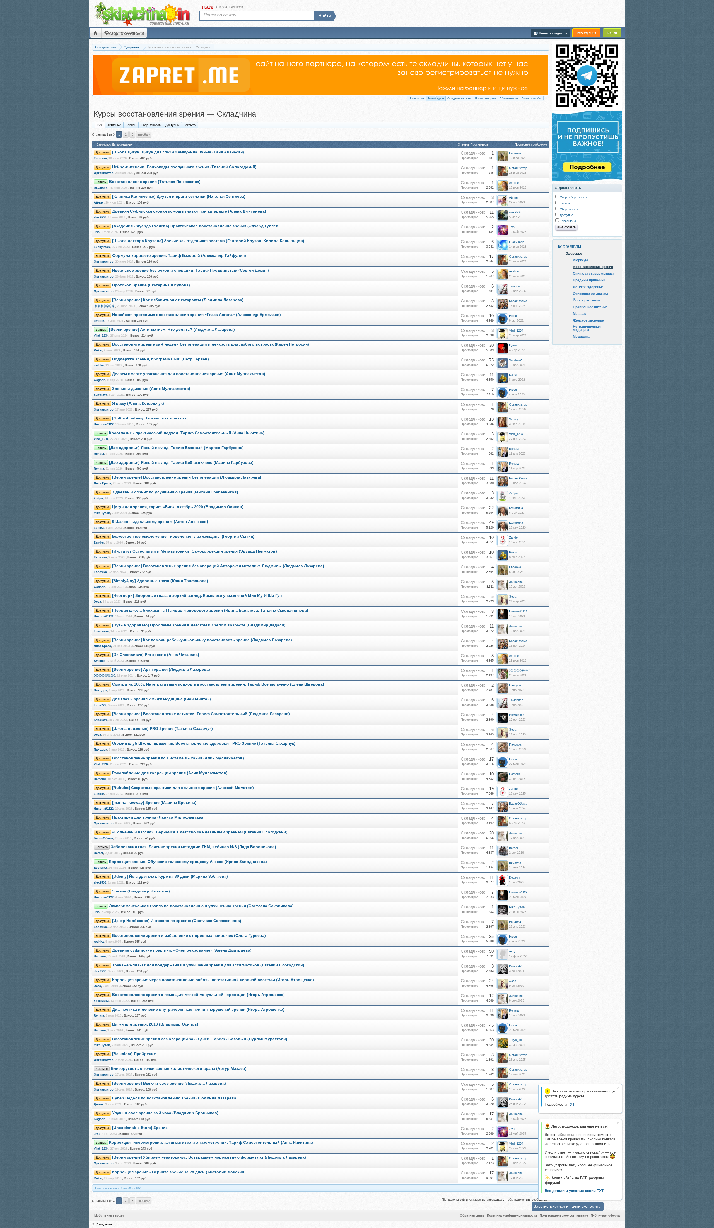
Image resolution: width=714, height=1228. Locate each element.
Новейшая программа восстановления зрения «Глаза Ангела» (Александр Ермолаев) (196, 315)
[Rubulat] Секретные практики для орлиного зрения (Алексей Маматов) (183, 788)
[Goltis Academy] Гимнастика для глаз (149, 418)
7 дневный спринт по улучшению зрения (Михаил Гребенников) (175, 492)
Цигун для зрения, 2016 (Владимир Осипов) (155, 1024)
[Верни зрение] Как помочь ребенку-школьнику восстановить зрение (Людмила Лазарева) (202, 640)
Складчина (104, 1224)
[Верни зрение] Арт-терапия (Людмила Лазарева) (161, 669)
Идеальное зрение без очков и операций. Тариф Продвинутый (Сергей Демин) (190, 270)
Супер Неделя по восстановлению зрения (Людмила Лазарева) (175, 1098)
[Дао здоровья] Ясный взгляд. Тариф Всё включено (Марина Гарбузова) (181, 462)
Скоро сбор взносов (573, 197)
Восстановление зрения (593, 266)
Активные (114, 125)
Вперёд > (144, 134)
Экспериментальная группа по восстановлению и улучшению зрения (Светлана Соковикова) (201, 906)
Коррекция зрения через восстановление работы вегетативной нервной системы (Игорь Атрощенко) (213, 980)
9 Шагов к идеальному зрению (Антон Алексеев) (160, 522)
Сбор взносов (569, 209)
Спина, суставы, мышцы (593, 273)
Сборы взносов (509, 98)
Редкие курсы (436, 98)
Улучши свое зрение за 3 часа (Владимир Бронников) (165, 1113)
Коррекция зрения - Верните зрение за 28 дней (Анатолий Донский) (179, 1172)
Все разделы (569, 247)
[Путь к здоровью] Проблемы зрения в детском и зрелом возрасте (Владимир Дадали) (199, 625)
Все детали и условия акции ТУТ (574, 1191)
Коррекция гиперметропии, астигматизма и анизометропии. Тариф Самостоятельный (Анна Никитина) (211, 1142)
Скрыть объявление (618, 1087)
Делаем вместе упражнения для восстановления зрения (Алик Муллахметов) (188, 374)
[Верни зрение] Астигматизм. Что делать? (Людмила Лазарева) (172, 329)
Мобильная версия (109, 1215)
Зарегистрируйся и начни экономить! (568, 1206)
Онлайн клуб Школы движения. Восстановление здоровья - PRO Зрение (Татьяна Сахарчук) (203, 743)
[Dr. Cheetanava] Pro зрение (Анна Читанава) (155, 655)
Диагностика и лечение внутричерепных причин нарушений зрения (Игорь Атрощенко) (198, 1009)
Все (100, 125)
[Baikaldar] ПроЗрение (134, 1054)
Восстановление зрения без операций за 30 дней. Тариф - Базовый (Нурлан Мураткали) (199, 1039)
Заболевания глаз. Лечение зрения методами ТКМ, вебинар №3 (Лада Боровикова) (193, 847)
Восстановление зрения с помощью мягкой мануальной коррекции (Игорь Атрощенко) (198, 995)
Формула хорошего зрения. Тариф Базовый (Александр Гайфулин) (179, 256)
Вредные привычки (589, 280)
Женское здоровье (588, 320)
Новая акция (416, 98)
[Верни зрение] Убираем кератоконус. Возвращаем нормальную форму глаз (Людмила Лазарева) (209, 1157)
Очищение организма (590, 293)
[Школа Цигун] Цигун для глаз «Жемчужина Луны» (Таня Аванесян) (178, 152)
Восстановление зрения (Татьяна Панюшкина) (155, 182)
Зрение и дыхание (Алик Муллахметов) (151, 389)
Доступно (172, 125)
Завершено (567, 221)
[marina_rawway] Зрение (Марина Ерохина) (154, 802)
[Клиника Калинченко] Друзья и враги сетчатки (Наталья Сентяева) (178, 196)
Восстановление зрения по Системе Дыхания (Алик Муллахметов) (178, 758)
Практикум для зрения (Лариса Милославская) (158, 817)
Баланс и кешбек (532, 98)
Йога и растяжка (586, 300)
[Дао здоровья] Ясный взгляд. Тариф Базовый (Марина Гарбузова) (176, 448)
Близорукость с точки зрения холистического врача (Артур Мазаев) (179, 1069)
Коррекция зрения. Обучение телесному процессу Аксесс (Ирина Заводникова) (188, 862)
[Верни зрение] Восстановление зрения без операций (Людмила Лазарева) (186, 477)
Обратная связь (472, 1215)
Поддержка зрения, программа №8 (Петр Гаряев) (160, 359)
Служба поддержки (229, 6)
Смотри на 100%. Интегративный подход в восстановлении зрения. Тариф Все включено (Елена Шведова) (218, 684)
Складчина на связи (459, 98)
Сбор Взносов (151, 125)
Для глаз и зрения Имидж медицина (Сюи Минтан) (161, 699)
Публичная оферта (605, 1215)
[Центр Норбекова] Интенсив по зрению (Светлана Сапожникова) (176, 921)
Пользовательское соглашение (564, 1215)
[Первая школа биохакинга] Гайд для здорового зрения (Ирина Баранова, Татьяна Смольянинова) (210, 610)
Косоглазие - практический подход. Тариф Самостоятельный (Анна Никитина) (186, 433)
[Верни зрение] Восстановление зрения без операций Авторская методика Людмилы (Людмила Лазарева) (218, 566)
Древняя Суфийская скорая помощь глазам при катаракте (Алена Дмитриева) (189, 211)
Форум (95, 33)
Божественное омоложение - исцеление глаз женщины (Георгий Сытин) (183, 536)
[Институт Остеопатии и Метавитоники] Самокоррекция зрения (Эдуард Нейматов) (194, 551)
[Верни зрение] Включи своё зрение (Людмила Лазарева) (169, 1083)
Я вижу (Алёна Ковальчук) (138, 403)
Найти (324, 15)
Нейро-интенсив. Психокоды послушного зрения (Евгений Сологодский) (184, 167)
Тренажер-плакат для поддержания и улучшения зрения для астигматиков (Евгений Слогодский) (208, 965)
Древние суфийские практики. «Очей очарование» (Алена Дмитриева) (182, 950)
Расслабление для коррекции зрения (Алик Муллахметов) (170, 773)
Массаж (579, 313)
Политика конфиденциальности (512, 1215)
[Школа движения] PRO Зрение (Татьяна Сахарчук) (162, 729)
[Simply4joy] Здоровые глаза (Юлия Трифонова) (160, 581)
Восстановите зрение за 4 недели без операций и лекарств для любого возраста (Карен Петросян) (210, 344)
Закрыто (190, 125)
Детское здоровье (588, 286)
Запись (131, 125)
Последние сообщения (124, 33)
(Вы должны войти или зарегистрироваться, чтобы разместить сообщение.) (495, 1199)
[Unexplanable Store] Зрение (140, 1128)
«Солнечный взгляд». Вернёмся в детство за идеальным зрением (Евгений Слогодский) (200, 832)
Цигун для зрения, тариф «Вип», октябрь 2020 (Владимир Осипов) (177, 507)
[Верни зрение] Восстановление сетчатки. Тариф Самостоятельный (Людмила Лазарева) (201, 714)
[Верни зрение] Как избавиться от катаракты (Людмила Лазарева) (177, 300)
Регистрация (586, 33)
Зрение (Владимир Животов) (141, 891)
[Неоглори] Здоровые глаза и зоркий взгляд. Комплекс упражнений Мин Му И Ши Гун (197, 596)
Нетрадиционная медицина (587, 328)
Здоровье (574, 253)
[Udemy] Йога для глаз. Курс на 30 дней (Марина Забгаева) (170, 876)
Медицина (581, 336)
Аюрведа (580, 259)
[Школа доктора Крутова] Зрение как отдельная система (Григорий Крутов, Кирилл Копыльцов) (208, 241)
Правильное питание (590, 306)
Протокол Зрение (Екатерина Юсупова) (151, 285)
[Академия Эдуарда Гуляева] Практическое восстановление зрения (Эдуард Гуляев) (196, 226)
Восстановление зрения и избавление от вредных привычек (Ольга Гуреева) (189, 935)
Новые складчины (485, 98)
